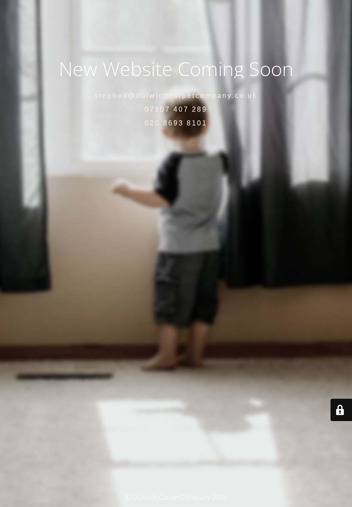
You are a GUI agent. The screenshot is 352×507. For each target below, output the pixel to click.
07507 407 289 (176, 109)
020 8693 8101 (176, 123)
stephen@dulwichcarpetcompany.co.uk (176, 95)
